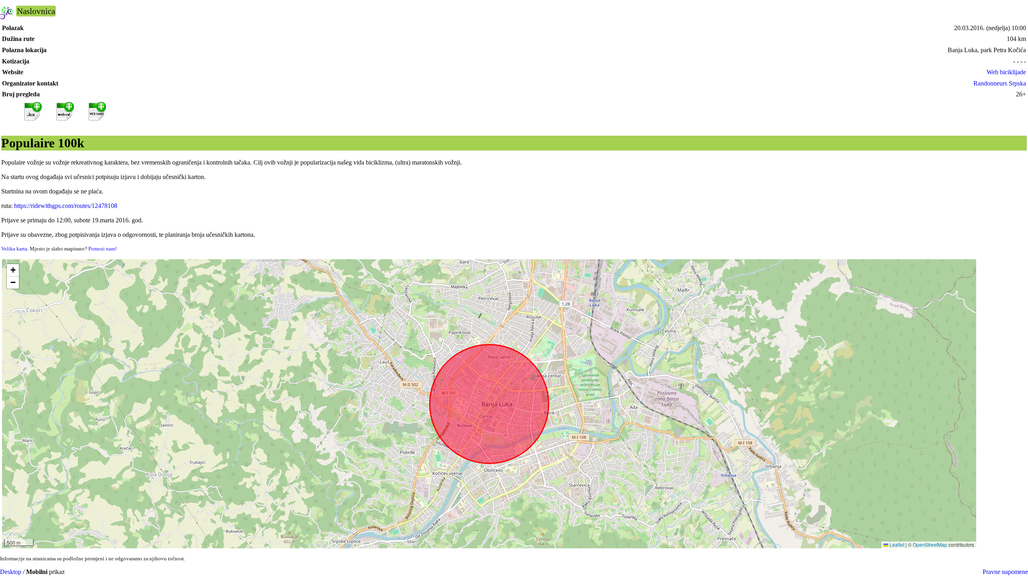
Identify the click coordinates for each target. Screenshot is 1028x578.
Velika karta (14, 249)
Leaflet (896, 544)
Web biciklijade (1006, 72)
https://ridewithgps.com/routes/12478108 (65, 205)
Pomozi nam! (102, 249)
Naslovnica (36, 11)
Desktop (10, 571)
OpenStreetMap (930, 544)
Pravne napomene (1005, 571)
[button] (13, 270)
